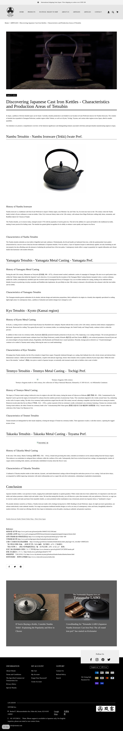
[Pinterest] (102, 659)
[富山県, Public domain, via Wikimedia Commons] (61, 443)
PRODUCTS (31, 12)
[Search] (113, 12)
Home (7, 23)
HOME (22, 12)
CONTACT (98, 12)
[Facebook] (91, 659)
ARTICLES (87, 12)
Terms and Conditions (13, 674)
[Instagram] (97, 659)
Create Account (36, 682)
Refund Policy (61, 674)
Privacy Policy (11, 684)
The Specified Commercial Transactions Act (15, 679)
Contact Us (60, 671)
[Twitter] (108, 659)
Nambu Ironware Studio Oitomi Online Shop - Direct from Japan (26, 519)
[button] (94, 667)
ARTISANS (76, 12)
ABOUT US (65, 12)
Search (58, 678)
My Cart (34, 671)
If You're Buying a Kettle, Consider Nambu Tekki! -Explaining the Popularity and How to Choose (35, 627)
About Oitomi (11, 671)
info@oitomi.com (16, 725)
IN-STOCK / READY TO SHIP (48, 12)
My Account (35, 674)
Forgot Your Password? (39, 678)
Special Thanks (11, 688)
